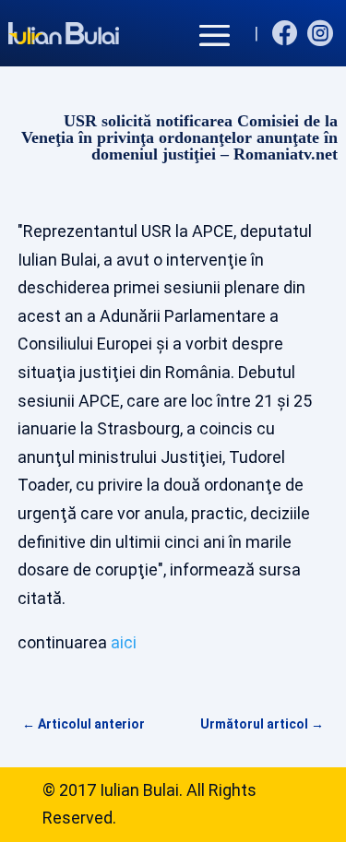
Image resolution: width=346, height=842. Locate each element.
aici (124, 642)
